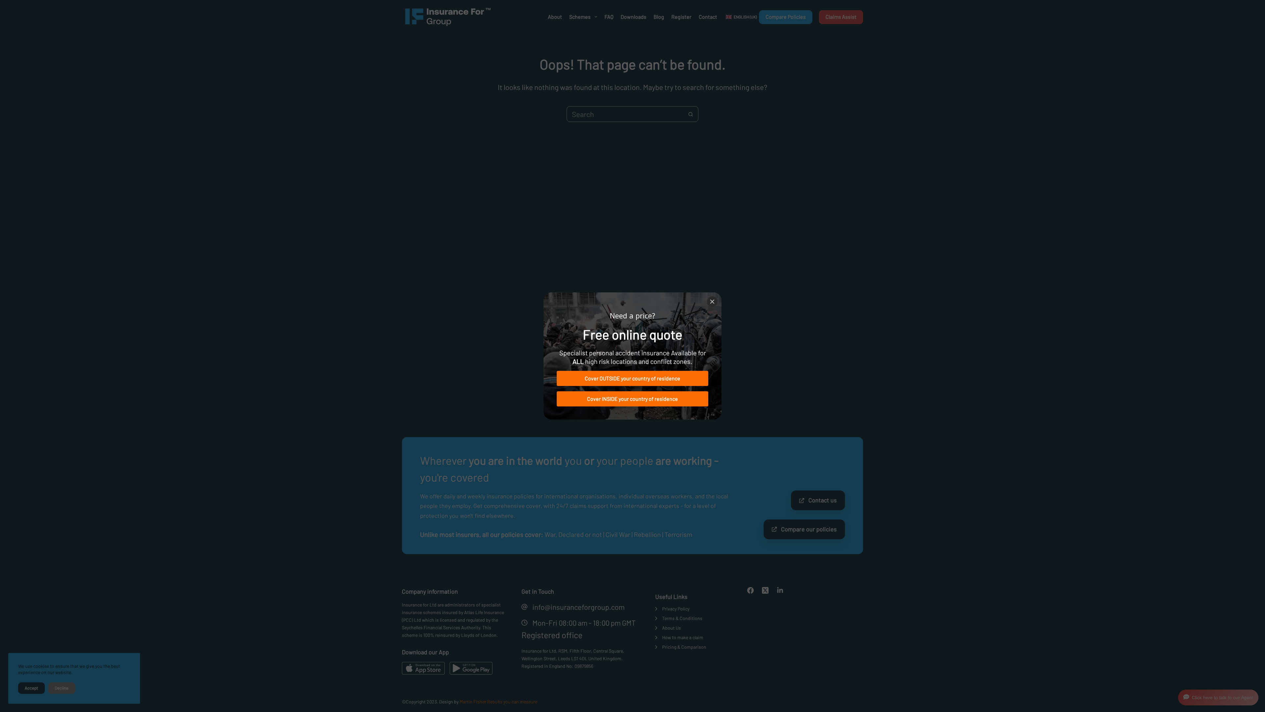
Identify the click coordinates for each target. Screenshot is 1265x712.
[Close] (712, 301)
